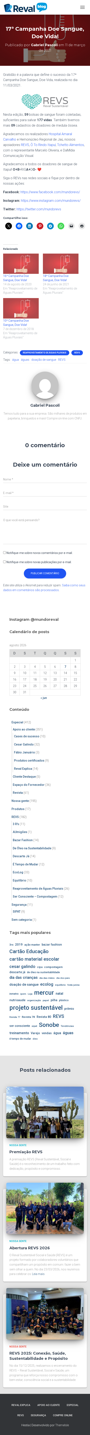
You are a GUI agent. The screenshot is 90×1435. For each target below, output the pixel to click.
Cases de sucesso (26, 736)
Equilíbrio (19, 880)
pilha (54, 1000)
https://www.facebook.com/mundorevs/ (50, 192)
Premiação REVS (25, 1152)
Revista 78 (28, 1016)
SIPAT (17, 911)
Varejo (35, 1033)
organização (34, 1000)
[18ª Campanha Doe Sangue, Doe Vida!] (60, 264)
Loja (30, 993)
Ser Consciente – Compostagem (35, 896)
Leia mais (38, 1274)
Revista (18, 792)
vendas (47, 1033)
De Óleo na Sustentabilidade (32, 848)
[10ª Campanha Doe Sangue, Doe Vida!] (21, 308)
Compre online (63, 1415)
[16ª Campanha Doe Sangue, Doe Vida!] (21, 264)
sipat (34, 1026)
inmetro (14, 993)
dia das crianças (23, 977)
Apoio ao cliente (24, 729)
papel (46, 1000)
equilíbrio (60, 984)
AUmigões (20, 832)
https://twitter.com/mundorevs (39, 209)
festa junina (73, 985)
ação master (32, 944)
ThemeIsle (62, 1425)
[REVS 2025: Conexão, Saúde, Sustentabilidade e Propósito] (45, 1313)
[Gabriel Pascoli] (45, 385)
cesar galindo (22, 966)
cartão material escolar (34, 959)
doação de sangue (43, 359)
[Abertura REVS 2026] (45, 1208)
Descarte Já (21, 856)
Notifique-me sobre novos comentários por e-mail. (39, 553)
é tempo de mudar (20, 1038)
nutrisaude (17, 1000)
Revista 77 (14, 1017)
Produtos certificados (29, 760)
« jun (44, 698)
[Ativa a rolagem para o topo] (81, 1426)
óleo (35, 1038)
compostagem (53, 967)
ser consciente (19, 1025)
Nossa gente (20, 801)
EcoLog (18, 872)
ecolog (46, 984)
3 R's (16, 824)
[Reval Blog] (27, 7)
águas (25, 359)
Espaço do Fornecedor (29, 784)
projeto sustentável (36, 1007)
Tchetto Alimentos (70, 145)
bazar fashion (52, 944)
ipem (23, 993)
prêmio (69, 1008)
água (15, 359)
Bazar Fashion (23, 840)
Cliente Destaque (24, 776)
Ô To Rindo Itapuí (43, 145)
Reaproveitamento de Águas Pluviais (44, 353)
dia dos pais (63, 978)
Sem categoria (22, 919)
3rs (11, 944)
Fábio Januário (24, 752)
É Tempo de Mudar (25, 864)
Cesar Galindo (24, 744)
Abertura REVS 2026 (29, 1248)
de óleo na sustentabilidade (43, 972)
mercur (44, 992)
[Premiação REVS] (45, 1112)
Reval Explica (23, 768)
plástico (64, 1000)
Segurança (19, 904)
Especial (17, 722)
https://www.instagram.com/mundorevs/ (51, 201)
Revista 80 (44, 1017)
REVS (25, 145)
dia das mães (47, 978)
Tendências (67, 1026)
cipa (39, 967)
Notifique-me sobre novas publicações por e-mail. (39, 562)
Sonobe (49, 1024)
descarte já (17, 972)
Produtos (18, 809)
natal (59, 994)
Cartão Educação (29, 951)
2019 (19, 944)
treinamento (19, 1033)
